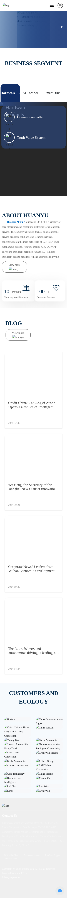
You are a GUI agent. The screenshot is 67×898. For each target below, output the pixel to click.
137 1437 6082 (51, 823)
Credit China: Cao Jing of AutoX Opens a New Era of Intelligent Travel (32, 407)
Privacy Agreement (11, 877)
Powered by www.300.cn (14, 873)
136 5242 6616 (48, 827)
